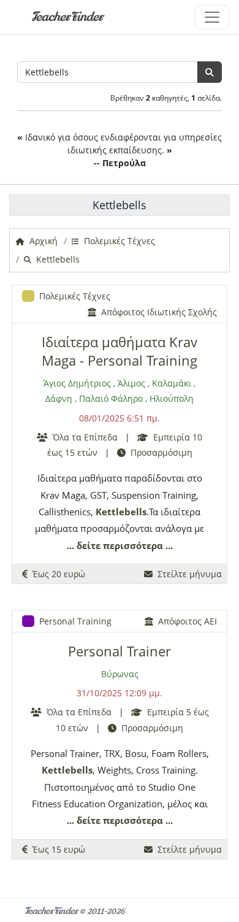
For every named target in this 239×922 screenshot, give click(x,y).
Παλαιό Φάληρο (111, 398)
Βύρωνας (119, 674)
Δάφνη (58, 398)
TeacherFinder (67, 17)
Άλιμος (131, 383)
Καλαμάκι (171, 383)
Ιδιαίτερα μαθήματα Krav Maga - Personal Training (119, 351)
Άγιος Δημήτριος (77, 383)
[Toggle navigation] (212, 17)
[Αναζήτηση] (209, 72)
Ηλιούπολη (172, 398)
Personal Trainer (119, 651)
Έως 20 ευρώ (56, 574)
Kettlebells (121, 511)
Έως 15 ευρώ (56, 849)
